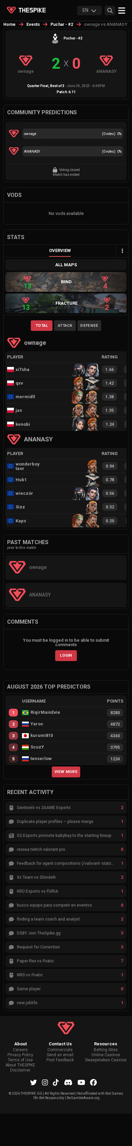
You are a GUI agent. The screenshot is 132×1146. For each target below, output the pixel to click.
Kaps (21, 520)
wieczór (24, 493)
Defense (89, 325)
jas (19, 410)
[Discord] (68, 1082)
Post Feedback (60, 1060)
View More (66, 771)
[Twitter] (33, 1082)
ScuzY (37, 747)
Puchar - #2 (61, 24)
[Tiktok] (56, 1082)
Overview (60, 250)
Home (9, 24)
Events (33, 24)
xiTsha (22, 369)
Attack (65, 325)
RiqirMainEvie (45, 712)
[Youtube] (81, 1082)
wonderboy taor (28, 466)
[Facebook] (93, 1082)
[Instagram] (45, 1082)
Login (66, 655)
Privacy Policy (20, 1055)
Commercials (60, 1050)
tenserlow (41, 758)
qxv (19, 383)
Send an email (60, 1055)
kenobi (23, 424)
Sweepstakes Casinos (106, 1060)
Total (42, 325)
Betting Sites (106, 1050)
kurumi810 (41, 735)
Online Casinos (105, 1055)
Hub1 (21, 479)
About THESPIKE (20, 1065)
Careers (20, 1050)
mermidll (25, 396)
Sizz (20, 506)
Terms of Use (20, 1060)
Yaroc (36, 724)
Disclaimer (20, 1070)
